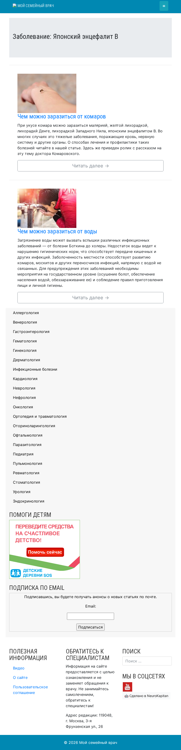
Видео (19, 668)
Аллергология (26, 312)
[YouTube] (127, 686)
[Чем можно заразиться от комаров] (46, 93)
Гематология (25, 341)
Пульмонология (27, 463)
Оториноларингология (34, 425)
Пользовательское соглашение (30, 690)
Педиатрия (23, 454)
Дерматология (26, 359)
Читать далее (90, 166)
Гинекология (25, 350)
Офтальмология (27, 435)
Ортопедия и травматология (40, 416)
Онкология (23, 407)
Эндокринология (28, 501)
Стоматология (26, 482)
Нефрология (24, 397)
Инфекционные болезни (35, 369)
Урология (21, 491)
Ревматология (26, 472)
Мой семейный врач (35, 6)
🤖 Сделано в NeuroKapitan (146, 696)
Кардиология (25, 378)
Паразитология (27, 444)
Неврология (24, 388)
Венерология (25, 322)
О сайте (20, 677)
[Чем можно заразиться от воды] (46, 208)
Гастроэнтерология (31, 331)
